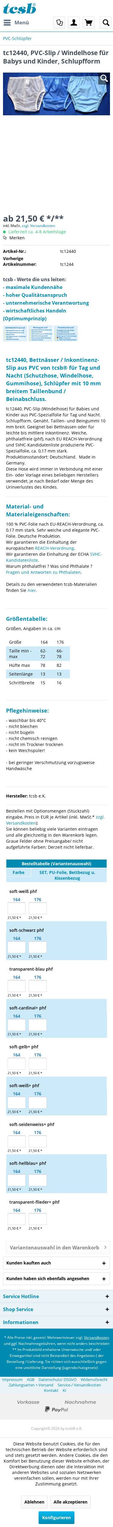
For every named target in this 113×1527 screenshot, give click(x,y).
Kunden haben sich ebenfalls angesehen (47, 1278)
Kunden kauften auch (28, 1263)
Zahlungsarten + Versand (31, 1385)
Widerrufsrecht (94, 1379)
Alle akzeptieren (70, 1502)
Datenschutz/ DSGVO (58, 1379)
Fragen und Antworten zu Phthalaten (43, 572)
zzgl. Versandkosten (38, 225)
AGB (30, 1379)
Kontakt (51, 1390)
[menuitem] (16, 23)
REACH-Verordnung (54, 548)
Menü (21, 22)
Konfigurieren (56, 1517)
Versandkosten (96, 1337)
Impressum (12, 1379)
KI (64, 1390)
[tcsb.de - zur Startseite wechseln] (19, 8)
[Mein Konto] (74, 23)
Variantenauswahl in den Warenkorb (54, 1247)
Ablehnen (34, 1502)
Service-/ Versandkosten (79, 1385)
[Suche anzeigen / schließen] (105, 23)
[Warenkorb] (89, 23)
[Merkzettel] (59, 23)
